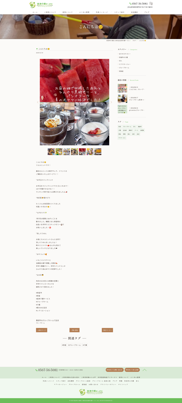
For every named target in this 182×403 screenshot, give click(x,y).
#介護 (85, 345)
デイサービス (121, 138)
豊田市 (140, 126)
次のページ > (107, 330)
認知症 (121, 71)
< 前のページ (41, 330)
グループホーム (40, 323)
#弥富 (64, 345)
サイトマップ (123, 384)
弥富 (119, 126)
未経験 (142, 130)
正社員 (125, 130)
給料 (133, 134)
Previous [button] (38, 102)
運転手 (130, 130)
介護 (119, 130)
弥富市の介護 (123, 57)
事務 (124, 134)
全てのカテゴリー (125, 54)
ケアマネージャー (125, 64)
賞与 (129, 134)
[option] (74, 102)
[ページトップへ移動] (144, 370)
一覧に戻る (74, 330)
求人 (120, 61)
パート (136, 130)
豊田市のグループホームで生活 (47, 320)
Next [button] (111, 102)
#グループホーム (74, 345)
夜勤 (119, 134)
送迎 (138, 134)
